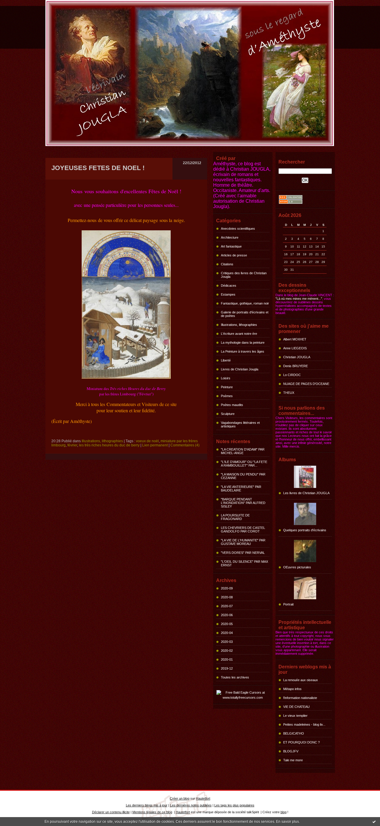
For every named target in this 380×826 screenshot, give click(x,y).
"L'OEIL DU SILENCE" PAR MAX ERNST (244, 563)
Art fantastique (231, 246)
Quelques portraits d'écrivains (304, 530)
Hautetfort (203, 798)
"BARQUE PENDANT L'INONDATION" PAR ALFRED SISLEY (243, 502)
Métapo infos (292, 689)
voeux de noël (147, 441)
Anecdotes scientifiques (238, 228)
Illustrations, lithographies (239, 324)
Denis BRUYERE (295, 366)
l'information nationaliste (300, 698)
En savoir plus (287, 821)
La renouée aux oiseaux (300, 680)
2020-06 (227, 615)
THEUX (288, 392)
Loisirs (225, 378)
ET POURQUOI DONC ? (301, 742)
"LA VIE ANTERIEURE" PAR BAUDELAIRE (241, 488)
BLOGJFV (290, 751)
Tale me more (293, 760)
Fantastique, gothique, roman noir (245, 303)
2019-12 (227, 668)
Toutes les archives (235, 677)
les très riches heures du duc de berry (109, 445)
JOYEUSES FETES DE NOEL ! (98, 168)
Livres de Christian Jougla (239, 369)
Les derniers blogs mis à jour (146, 805)
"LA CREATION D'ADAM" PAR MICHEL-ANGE (243, 451)
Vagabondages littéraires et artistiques (240, 424)
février (72, 445)
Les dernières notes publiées (191, 805)
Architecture (229, 237)
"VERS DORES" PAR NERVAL (243, 552)
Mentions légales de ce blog (152, 812)
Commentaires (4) (185, 445)
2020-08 (227, 597)
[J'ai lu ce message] (374, 821)
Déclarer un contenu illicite (111, 812)
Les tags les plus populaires (234, 805)
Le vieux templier (295, 715)
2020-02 (227, 650)
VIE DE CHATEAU (296, 706)
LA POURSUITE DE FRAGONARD (235, 517)
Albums (287, 459)
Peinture (227, 387)
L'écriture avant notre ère (239, 333)
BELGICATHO (293, 733)
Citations (227, 264)
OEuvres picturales (297, 567)
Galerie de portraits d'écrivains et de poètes (244, 314)
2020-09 (227, 588)
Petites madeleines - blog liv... (304, 724)
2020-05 (227, 624)
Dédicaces (228, 285)
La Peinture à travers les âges (242, 351)
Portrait (288, 604)
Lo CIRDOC (292, 375)
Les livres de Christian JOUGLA (306, 493)
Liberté (226, 360)
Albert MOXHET (294, 339)
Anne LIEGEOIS (295, 348)
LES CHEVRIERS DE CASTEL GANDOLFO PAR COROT (243, 529)
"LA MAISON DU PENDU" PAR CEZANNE (243, 476)
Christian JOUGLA (296, 357)
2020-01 (227, 659)
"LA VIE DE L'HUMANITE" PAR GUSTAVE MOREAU (243, 542)
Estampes (228, 294)
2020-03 (227, 641)
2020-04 (227, 633)
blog (283, 812)
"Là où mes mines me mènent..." (299, 298)
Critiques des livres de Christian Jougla (244, 274)
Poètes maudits (232, 405)
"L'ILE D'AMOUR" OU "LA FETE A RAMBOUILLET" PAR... (244, 463)
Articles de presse (234, 255)
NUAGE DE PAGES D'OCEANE (306, 384)
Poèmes (227, 396)
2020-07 (227, 606)
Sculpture (228, 414)
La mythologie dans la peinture (243, 342)
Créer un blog (179, 798)
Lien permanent (155, 445)
